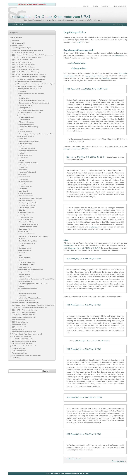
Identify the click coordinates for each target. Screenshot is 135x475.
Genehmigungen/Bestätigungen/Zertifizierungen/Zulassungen (38, 134)
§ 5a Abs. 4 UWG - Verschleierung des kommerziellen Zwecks (34, 305)
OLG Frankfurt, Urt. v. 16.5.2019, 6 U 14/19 (84, 305)
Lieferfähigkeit (23, 191)
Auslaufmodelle (24, 98)
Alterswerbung (23, 96)
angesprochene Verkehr (94, 75)
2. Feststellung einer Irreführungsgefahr (29, 81)
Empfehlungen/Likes (26, 117)
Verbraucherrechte (25, 267)
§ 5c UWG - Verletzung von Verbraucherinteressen (30, 307)
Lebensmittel (23, 188)
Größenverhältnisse (25, 143)
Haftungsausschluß (120, 6)
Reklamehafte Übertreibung (28, 226)
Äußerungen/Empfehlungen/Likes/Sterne (32, 100)
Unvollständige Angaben (26, 264)
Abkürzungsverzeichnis (19, 353)
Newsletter (15, 40)
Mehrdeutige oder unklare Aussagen (30, 198)
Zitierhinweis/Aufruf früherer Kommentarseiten (26, 355)
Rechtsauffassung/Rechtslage (28, 224)
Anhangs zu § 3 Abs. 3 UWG (74, 148)
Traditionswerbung (25, 257)
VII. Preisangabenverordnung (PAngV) (24, 341)
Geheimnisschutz (20, 319)
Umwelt (21, 260)
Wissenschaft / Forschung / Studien (30, 298)
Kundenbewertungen (25, 186)
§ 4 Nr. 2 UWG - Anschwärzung (24, 67)
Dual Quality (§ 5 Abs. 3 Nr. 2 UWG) (30, 112)
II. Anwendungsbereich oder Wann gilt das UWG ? (28, 50)
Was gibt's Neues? (18, 45)
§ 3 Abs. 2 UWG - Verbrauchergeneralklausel (28, 57)
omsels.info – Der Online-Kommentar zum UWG (51, 16)
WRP (79, 42)
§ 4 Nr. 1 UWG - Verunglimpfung (24, 64)
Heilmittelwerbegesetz (21, 322)
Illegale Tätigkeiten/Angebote (28, 162)
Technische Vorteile (25, 248)
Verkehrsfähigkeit (24, 276)
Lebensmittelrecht (20, 327)
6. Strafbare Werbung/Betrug (26, 300)
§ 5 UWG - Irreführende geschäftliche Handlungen (30, 76)
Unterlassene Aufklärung (27, 262)
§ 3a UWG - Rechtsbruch (22, 62)
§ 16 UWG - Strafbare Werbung (24, 315)
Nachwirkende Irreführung (27, 205)
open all (12, 37)
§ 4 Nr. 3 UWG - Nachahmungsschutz (26, 69)
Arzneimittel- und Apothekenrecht (24, 317)
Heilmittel (22, 153)
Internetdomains (24, 165)
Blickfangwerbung (24, 108)
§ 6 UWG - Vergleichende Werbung (25, 310)
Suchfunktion (16, 358)
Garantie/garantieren (25, 131)
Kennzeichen (23, 169)
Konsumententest (24, 177)
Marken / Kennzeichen (26, 196)
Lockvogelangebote (25, 193)
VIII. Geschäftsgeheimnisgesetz (22, 343)
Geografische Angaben (26, 136)
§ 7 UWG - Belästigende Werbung (25, 312)
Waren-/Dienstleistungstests (28, 288)
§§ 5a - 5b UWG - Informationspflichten (26, 303)
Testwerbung (23, 253)
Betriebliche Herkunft (25, 105)
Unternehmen (68, 245)
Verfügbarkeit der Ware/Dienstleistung (31, 269)
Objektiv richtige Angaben (27, 207)
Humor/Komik (23, 158)
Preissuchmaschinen (26, 217)
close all (19, 37)
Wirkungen (22, 295)
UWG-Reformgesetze (19, 351)
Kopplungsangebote (25, 181)
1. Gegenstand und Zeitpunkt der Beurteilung (31, 79)
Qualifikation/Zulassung (26, 212)
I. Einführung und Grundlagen (21, 48)
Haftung (21, 146)
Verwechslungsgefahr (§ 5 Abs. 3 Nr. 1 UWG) (33, 283)
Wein (20, 291)
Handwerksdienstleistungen (28, 150)
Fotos (21, 129)
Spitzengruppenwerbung (27, 243)
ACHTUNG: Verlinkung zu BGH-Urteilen (32, 4)
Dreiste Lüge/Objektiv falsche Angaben (31, 110)
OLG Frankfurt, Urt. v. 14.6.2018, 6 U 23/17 (84, 258)
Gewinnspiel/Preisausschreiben (29, 141)
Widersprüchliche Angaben (27, 293)
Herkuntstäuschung (25, 155)
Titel (20, 255)
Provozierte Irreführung (26, 222)
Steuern (21, 245)
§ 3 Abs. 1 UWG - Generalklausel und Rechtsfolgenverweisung (34, 55)
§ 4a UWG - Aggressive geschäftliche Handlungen (30, 74)
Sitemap (85, 6)
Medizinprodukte (19, 329)
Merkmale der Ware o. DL (27, 200)
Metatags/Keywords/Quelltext (28, 203)
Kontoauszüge (23, 179)
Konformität (22, 174)
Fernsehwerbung (118, 25)
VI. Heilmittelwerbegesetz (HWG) (22, 339)
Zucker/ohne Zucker (18, 25)
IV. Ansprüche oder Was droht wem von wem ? (27, 334)
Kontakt (95, 6)
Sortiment (22, 238)
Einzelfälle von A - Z (25, 115)
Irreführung (106, 78)
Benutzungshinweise (18, 348)
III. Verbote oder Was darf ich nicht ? (23, 52)
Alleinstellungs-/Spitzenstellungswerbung (32, 93)
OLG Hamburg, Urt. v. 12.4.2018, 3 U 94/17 (81, 248)
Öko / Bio (22, 210)
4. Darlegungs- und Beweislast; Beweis (29, 86)
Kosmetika (22, 184)
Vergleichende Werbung (26, 272)
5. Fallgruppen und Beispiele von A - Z (29, 89)
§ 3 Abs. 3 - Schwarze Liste (23, 59)
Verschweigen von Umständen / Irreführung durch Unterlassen (39, 279)
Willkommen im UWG (18, 43)
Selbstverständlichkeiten (27, 234)
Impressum (105, 6)
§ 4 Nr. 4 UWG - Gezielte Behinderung (26, 72)
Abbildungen (23, 91)
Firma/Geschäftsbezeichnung (28, 127)
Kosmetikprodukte (20, 324)
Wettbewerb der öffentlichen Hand (25, 331)
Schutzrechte (23, 231)
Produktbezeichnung (25, 219)
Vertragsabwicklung (25, 281)
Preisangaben (23, 215)
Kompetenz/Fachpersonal (27, 172)
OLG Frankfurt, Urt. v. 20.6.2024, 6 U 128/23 (92, 340)
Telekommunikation (25, 250)
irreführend (93, 226)
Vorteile (21, 286)
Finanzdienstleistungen (26, 124)
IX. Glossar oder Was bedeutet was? (24, 346)
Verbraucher (118, 55)
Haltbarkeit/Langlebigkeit (27, 148)
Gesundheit (22, 139)
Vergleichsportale (24, 274)
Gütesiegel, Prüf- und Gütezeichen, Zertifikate (33, 236)
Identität (21, 160)
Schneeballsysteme (25, 229)
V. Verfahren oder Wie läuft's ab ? (22, 336)
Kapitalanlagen (23, 167)
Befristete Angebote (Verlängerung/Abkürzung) (34, 103)
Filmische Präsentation (26, 122)
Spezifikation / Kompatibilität (28, 241)
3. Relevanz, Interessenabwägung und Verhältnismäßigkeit (35, 84)
